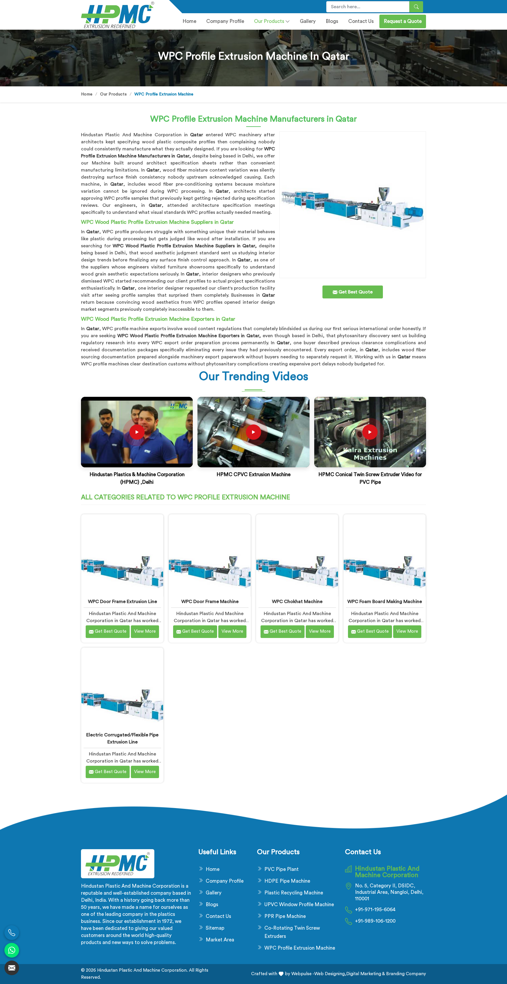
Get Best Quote (110, 631)
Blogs (332, 21)
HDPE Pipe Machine (287, 881)
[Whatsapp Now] (11, 950)
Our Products (269, 21)
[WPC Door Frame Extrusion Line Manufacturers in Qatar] (122, 555)
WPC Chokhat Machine (297, 601)
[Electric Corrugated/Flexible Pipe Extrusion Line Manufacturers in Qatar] (122, 689)
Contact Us (361, 21)
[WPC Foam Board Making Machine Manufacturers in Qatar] (384, 555)
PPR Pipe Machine (285, 916)
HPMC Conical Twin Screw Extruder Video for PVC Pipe (370, 478)
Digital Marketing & (365, 974)
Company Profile (225, 881)
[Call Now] (11, 932)
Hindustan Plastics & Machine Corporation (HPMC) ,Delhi (137, 478)
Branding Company (405, 974)
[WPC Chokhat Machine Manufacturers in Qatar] (297, 555)
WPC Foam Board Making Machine (384, 601)
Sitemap (215, 928)
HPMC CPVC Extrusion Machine (253, 474)
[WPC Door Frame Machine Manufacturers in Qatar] (210, 555)
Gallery (308, 21)
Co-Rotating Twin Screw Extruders (292, 932)
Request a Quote (403, 21)
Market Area (220, 939)
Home (189, 21)
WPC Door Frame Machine (210, 601)
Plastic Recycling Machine (293, 892)
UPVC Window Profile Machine (299, 904)
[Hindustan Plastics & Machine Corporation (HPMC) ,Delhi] (137, 432)
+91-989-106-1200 (375, 920)
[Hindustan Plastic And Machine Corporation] (121, 14)
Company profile (225, 21)
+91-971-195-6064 (375, 909)
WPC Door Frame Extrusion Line (122, 601)
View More (145, 631)
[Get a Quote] (11, 968)
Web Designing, (330, 974)
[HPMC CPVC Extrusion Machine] (253, 432)
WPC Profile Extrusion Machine (299, 948)
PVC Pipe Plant (281, 869)
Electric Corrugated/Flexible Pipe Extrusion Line (122, 738)
